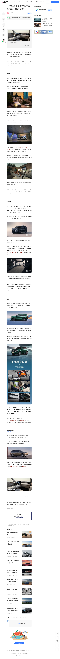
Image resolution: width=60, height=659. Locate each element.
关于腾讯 (8, 650)
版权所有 (20, 655)
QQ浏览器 (18, 651)
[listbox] (19, 571)
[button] (50, 10)
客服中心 (26, 651)
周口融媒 (8, 613)
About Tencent (13, 650)
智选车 (8, 584)
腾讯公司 (17, 655)
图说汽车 (8, 537)
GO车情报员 (9, 556)
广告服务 (28, 650)
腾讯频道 (22, 651)
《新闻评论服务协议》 (22, 617)
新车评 (8, 603)
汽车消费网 (9, 594)
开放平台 (24, 650)
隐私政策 (21, 650)
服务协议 (17, 650)
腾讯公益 (15, 651)
